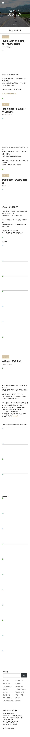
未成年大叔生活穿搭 (8, 700)
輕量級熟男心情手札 (21, 692)
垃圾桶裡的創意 (7, 686)
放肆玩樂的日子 (7, 698)
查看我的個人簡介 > (8, 728)
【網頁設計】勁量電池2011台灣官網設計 (13, 43)
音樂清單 (18, 700)
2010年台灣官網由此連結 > (9, 94)
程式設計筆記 (19, 686)
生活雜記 (18, 684)
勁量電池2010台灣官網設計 (14, 181)
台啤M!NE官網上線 (11, 361)
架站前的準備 (19, 681)
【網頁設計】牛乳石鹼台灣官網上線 (14, 110)
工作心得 (5, 692)
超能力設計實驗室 (20, 689)
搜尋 (24, 675)
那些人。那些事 (20, 695)
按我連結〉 (16, 416)
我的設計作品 (6, 37)
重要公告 (18, 698)
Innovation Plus (7, 716)
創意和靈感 (6, 681)
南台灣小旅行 (6, 684)
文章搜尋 (5, 672)
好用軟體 (5, 689)
